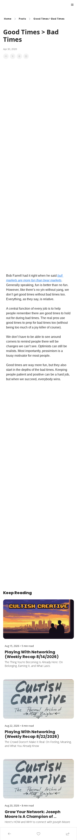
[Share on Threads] (19, 56)
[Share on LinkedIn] (26, 56)
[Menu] (72, 4)
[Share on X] (12, 56)
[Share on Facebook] (6, 56)
